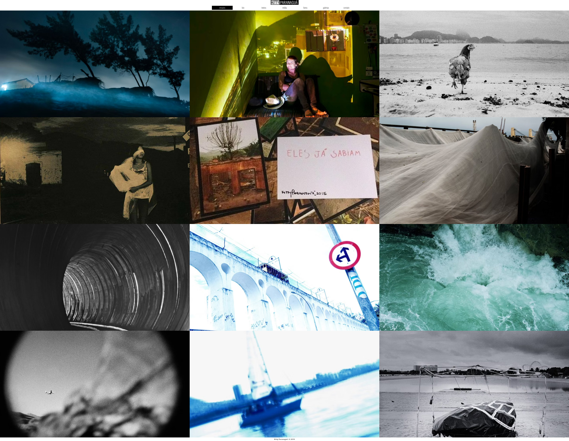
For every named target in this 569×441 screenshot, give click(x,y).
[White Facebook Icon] (355, 2)
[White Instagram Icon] (351, 2)
